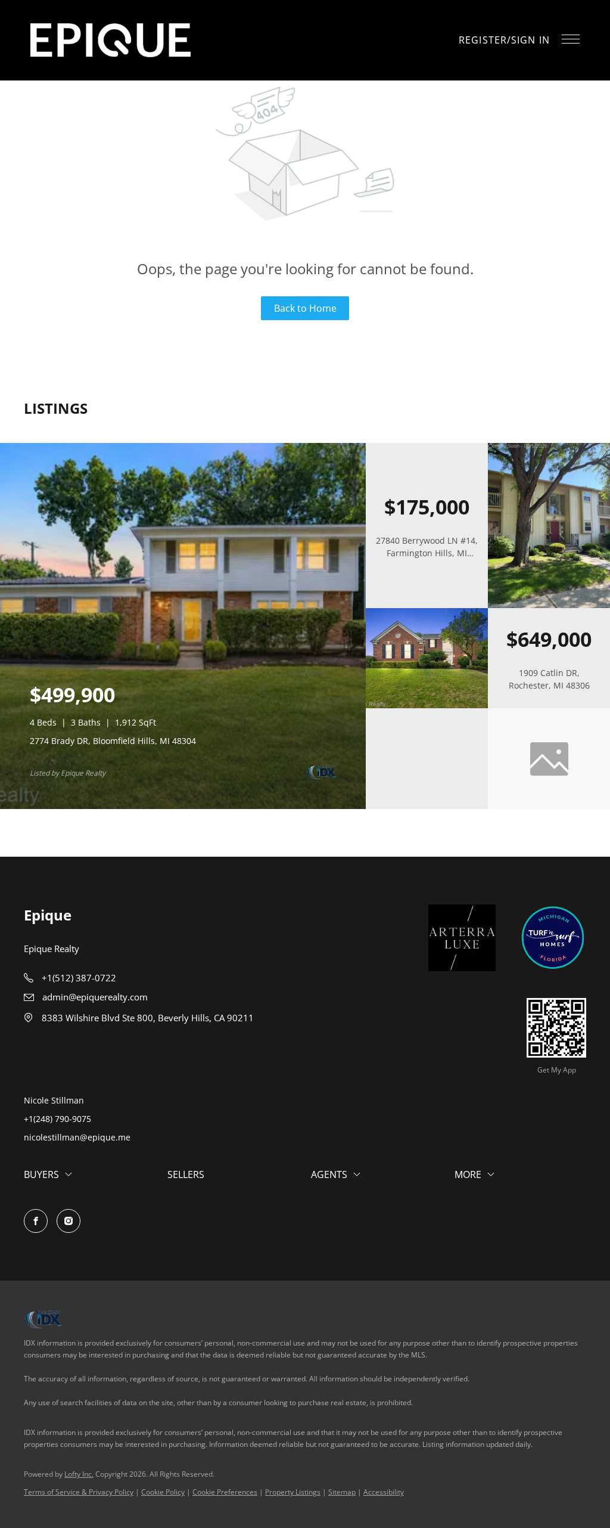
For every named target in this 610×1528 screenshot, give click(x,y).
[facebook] (36, 1221)
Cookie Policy (163, 1492)
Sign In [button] (530, 40)
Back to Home (305, 308)
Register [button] (483, 40)
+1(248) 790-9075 (57, 1118)
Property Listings (292, 1492)
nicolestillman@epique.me (77, 1137)
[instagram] (68, 1221)
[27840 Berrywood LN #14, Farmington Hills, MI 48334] (549, 605)
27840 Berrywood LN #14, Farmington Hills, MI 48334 (427, 553)
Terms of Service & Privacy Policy (78, 1492)
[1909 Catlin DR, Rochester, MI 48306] (427, 706)
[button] (110, 40)
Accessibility (383, 1492)
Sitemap (342, 1492)
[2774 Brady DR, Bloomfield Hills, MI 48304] (183, 806)
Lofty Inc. (79, 1474)
